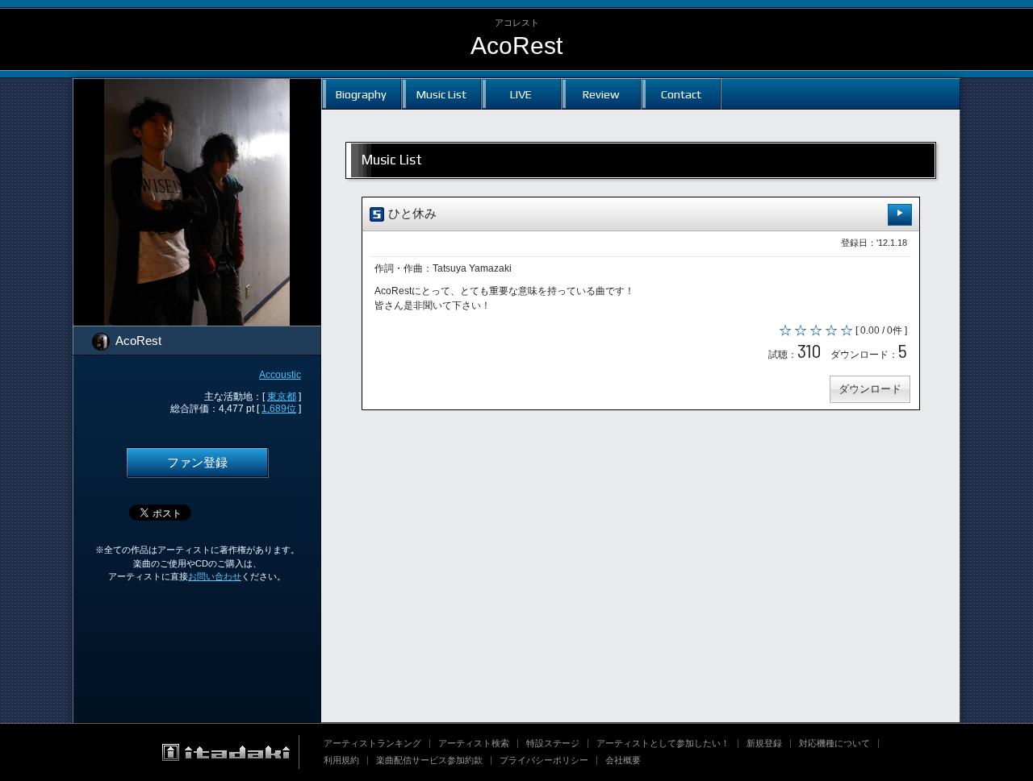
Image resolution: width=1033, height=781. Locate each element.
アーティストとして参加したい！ (663, 743)
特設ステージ (552, 743)
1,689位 (278, 408)
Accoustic (280, 374)
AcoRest (516, 45)
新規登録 (764, 743)
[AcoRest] (196, 88)
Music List (441, 94)
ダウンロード (870, 389)
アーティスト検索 (473, 743)
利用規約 (341, 760)
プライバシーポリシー (544, 760)
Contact (681, 94)
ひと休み (411, 213)
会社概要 (623, 760)
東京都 (281, 396)
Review (601, 94)
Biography (361, 94)
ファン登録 (197, 462)
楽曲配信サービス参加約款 (429, 760)
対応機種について (834, 743)
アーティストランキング (372, 743)
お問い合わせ (214, 576)
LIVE (521, 94)
